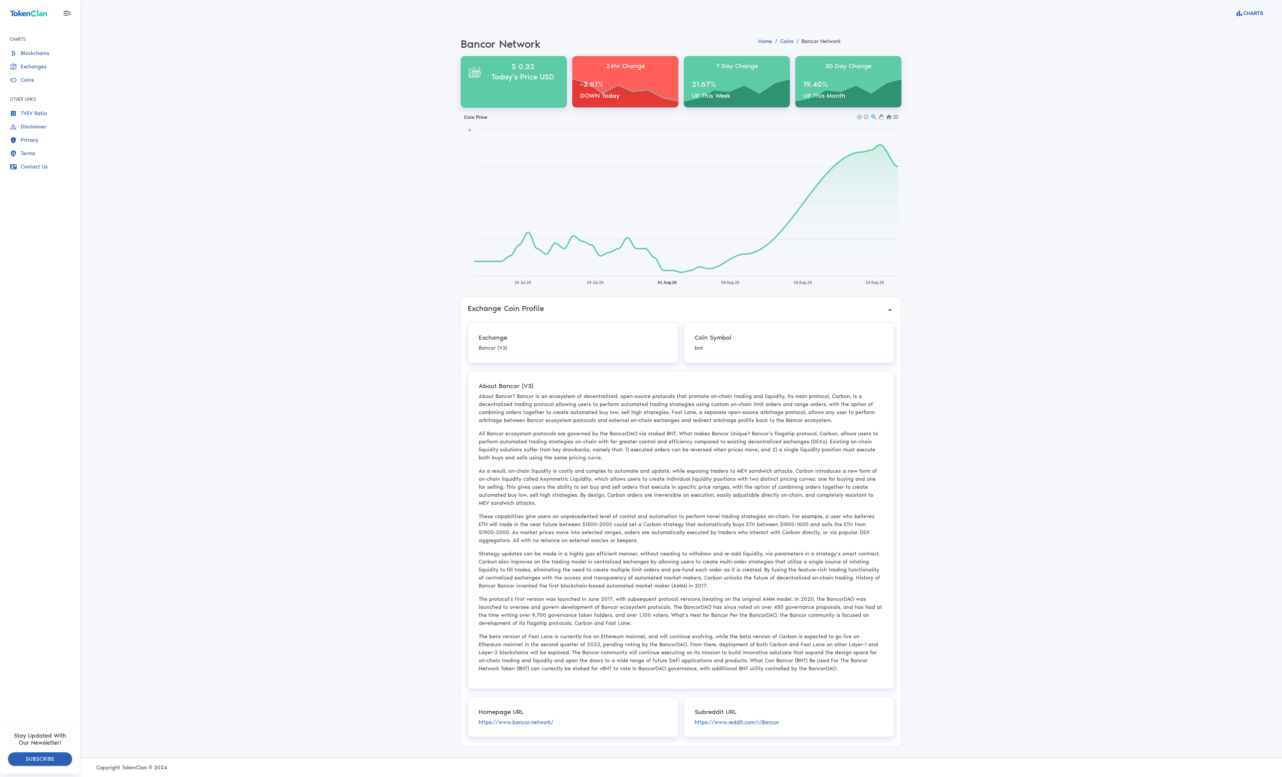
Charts (1253, 13)
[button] (37, 53)
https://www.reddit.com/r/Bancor (737, 722)
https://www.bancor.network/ (516, 722)
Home (765, 41)
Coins (787, 41)
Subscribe (40, 759)
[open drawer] (67, 13)
